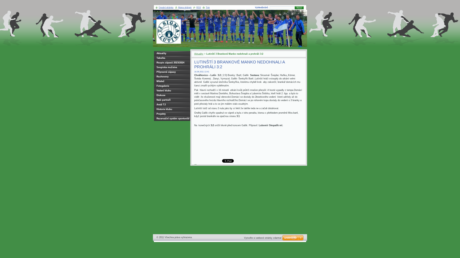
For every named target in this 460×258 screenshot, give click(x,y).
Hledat (299, 8)
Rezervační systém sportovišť (173, 118)
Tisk (208, 7)
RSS (198, 7)
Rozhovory (163, 76)
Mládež (160, 81)
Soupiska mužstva (167, 67)
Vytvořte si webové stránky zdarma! (263, 237)
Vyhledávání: (261, 7)
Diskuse (161, 95)
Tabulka (161, 58)
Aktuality (198, 53)
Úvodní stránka (166, 7)
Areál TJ (161, 104)
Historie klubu (164, 109)
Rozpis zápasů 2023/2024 (170, 62)
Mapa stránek (185, 7)
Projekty (161, 114)
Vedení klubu (164, 90)
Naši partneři (164, 100)
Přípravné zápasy (166, 72)
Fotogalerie (163, 86)
